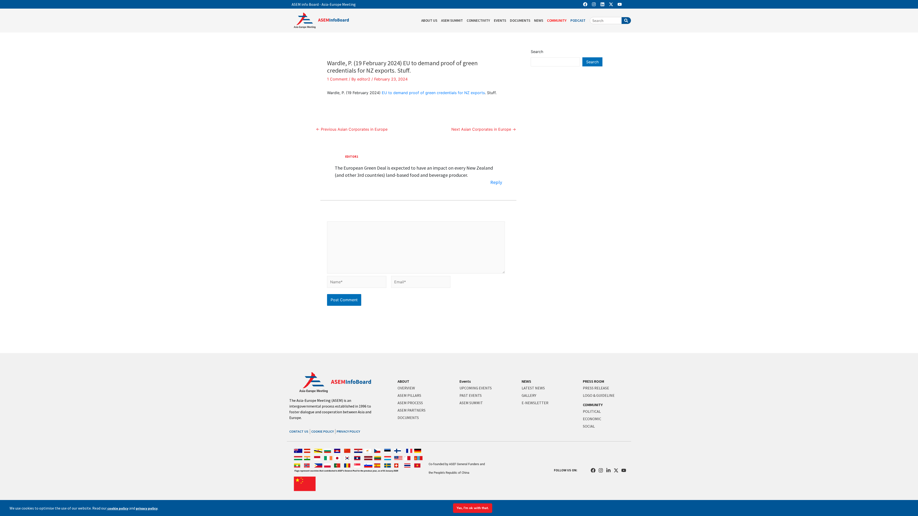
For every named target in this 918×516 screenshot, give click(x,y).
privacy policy (147, 508)
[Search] (626, 20)
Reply (496, 182)
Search (537, 51)
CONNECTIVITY (478, 20)
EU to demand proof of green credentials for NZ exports (433, 92)
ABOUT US (429, 20)
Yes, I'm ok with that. (473, 508)
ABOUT (403, 381)
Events (465, 381)
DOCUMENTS (520, 20)
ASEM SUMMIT (452, 20)
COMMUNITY (557, 20)
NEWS (538, 20)
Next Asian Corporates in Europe (483, 129)
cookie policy (117, 508)
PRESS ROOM (593, 381)
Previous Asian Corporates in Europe (352, 129)
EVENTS (500, 20)
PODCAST (577, 20)
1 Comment (337, 79)
